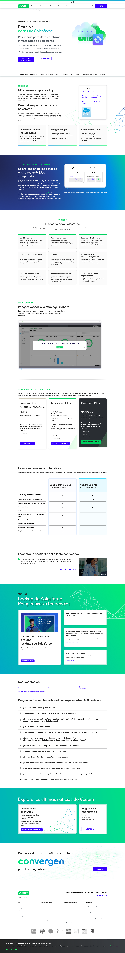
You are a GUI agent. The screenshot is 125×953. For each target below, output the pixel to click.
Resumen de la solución (89, 92)
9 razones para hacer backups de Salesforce (91, 102)
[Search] (92, 6)
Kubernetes (66, 920)
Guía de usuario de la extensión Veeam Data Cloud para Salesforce (92, 688)
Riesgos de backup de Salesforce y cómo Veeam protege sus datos (91, 97)
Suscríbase (101, 895)
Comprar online (89, 2)
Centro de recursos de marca (24, 918)
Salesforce (66, 918)
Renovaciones (44, 912)
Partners (61, 6)
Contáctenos (21, 914)
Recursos (53, 6)
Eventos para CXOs (90, 908)
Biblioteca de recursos (91, 910)
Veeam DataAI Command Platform (71, 906)
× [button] (123, 941)
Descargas (70, 2)
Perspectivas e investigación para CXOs (95, 906)
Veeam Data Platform (68, 910)
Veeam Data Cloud (68, 912)
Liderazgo (20, 908)
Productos (34, 6)
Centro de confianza (22, 920)
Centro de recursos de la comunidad (49, 918)
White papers (89, 912)
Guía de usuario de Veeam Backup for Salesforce (32, 691)
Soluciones (43, 6)
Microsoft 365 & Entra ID (69, 916)
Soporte (96, 2)
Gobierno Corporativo (23, 912)
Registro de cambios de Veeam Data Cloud (30, 687)
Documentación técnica (46, 908)
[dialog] (62, 946)
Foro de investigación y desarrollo (48, 920)
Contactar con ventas (79, 2)
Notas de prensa (22, 916)
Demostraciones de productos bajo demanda (96, 918)
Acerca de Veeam (22, 906)
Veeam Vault (66, 914)
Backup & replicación (68, 922)
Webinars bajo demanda (91, 914)
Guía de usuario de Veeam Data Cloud (59, 687)
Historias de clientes (91, 916)
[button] (62, 949)
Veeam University (45, 914)
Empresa (69, 6)
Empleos (20, 910)
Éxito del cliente (44, 910)
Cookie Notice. (114, 946)
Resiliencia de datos (68, 908)
